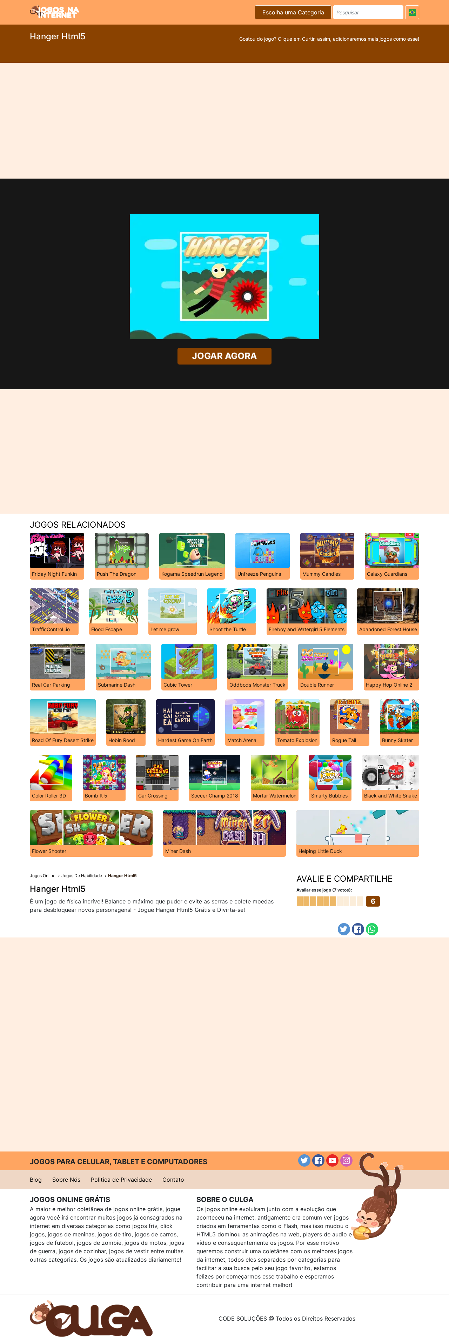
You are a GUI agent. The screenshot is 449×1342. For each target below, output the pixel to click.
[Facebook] (358, 929)
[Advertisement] (224, 121)
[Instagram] (346, 1160)
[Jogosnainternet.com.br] (54, 11)
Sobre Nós (66, 1179)
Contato (173, 1179)
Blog (36, 1179)
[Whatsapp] (372, 929)
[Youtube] (332, 1160)
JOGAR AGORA (225, 355)
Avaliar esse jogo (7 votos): (324, 890)
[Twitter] (344, 929)
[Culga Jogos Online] (91, 1317)
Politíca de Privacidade (121, 1179)
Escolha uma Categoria (293, 12)
